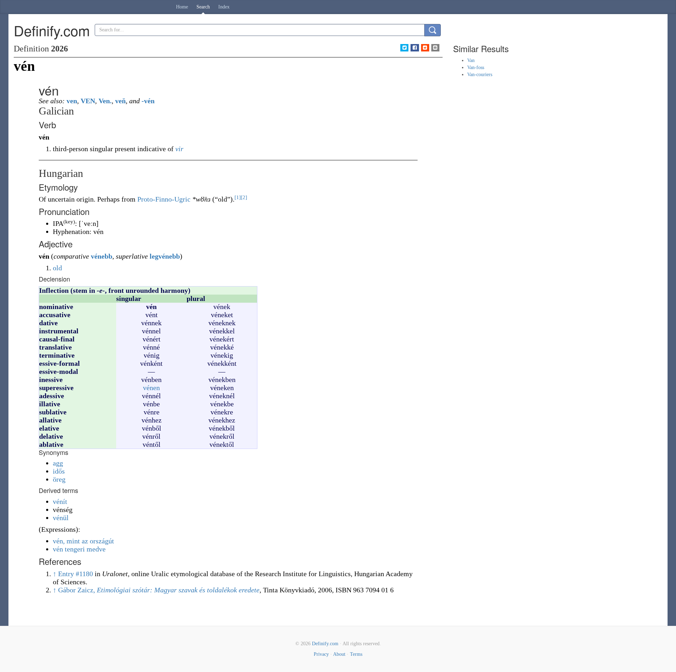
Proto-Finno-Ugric (163, 199)
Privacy (321, 654)
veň (120, 101)
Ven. (105, 101)
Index (224, 7)
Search (203, 7)
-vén (148, 101)
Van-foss (475, 67)
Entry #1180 (75, 574)
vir (179, 149)
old (57, 268)
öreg (59, 479)
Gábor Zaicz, (158, 590)
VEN (88, 101)
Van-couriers (479, 74)
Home (182, 7)
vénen (151, 388)
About (339, 654)
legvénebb (165, 256)
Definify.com (325, 643)
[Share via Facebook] (414, 48)
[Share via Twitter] (404, 48)
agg (58, 463)
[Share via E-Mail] (435, 48)
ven (72, 101)
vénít (60, 501)
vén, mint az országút (83, 541)
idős (59, 471)
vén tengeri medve (79, 549)
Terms (356, 654)
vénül (61, 518)
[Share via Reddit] (425, 48)
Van (471, 60)
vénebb (101, 256)
